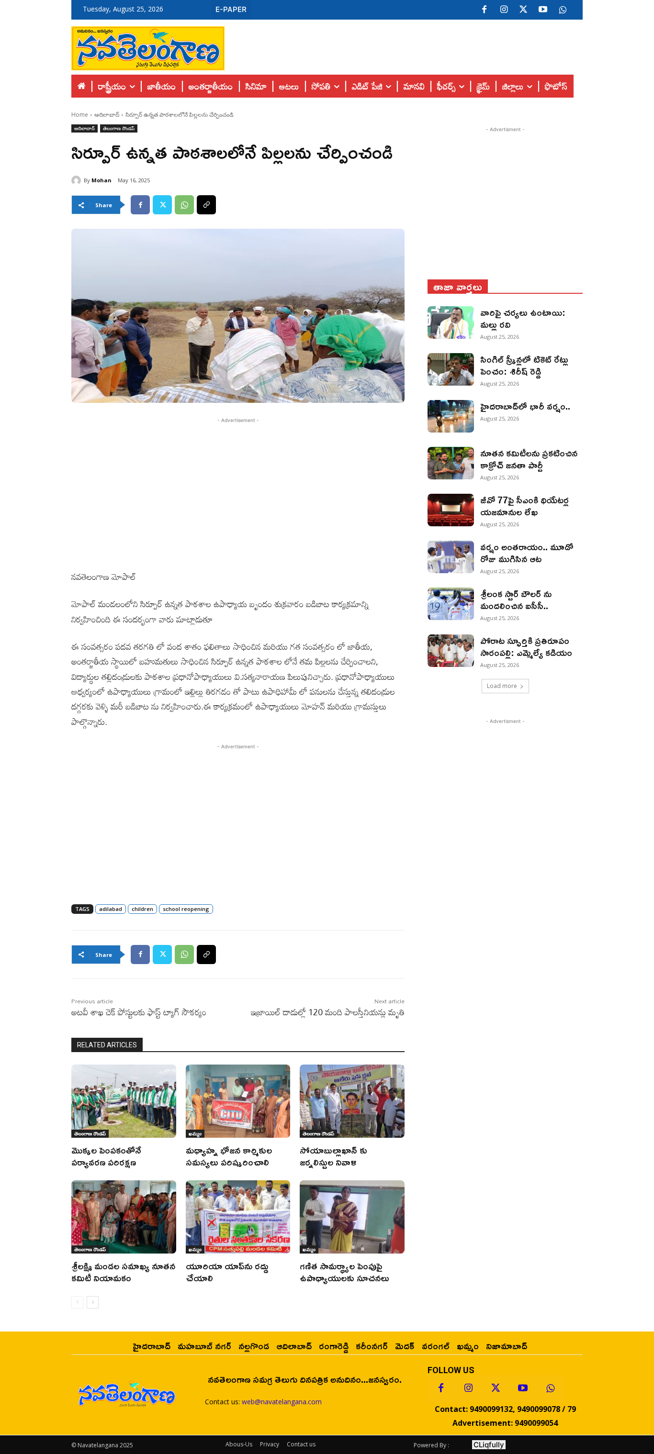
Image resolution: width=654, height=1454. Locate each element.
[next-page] (93, 1302)
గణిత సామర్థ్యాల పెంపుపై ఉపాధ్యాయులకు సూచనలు (344, 1271)
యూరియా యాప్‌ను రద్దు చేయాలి (227, 1271)
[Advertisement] (403, 45)
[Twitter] (523, 10)
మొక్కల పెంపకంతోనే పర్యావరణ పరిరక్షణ (106, 1156)
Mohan (101, 180)
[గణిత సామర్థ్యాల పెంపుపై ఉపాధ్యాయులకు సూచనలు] (352, 1217)
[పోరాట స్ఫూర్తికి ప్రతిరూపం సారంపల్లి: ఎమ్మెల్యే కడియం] (451, 650)
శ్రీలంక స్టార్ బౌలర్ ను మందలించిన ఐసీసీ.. (516, 599)
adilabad (110, 908)
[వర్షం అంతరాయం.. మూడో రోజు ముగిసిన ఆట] (451, 557)
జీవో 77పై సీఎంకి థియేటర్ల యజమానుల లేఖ (524, 505)
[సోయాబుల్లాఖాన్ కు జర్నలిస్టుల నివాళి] (352, 1101)
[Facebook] (484, 10)
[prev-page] (77, 1302)
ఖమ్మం (195, 1133)
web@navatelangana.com (282, 1401)
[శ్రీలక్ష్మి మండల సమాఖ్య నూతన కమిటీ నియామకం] (123, 1217)
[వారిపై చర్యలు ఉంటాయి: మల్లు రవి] (451, 322)
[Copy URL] (206, 204)
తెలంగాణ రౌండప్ (119, 128)
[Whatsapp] (550, 1388)
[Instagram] (503, 10)
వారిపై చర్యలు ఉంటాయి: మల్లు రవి (522, 318)
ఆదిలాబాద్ (106, 115)
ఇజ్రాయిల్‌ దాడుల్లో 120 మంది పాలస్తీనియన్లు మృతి (328, 1012)
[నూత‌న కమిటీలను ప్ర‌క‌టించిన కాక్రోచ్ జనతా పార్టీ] (451, 463)
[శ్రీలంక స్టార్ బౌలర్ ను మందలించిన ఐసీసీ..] (451, 604)
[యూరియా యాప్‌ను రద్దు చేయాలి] (238, 1217)
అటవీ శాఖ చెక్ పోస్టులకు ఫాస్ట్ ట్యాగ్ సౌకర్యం (138, 1012)
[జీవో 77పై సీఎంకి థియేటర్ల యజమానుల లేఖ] (451, 510)
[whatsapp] (562, 10)
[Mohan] (77, 180)
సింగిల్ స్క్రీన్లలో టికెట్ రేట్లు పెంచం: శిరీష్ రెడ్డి (524, 365)
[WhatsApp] (184, 204)
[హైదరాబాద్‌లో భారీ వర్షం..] (451, 416)
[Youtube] (543, 10)
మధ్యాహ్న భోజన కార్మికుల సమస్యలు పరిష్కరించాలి (229, 1156)
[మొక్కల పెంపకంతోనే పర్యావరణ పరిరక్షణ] (123, 1101)
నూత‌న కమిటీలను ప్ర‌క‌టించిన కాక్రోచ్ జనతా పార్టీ (528, 459)
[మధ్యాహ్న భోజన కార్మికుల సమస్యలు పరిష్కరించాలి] (238, 1101)
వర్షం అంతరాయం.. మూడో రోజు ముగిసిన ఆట (527, 552)
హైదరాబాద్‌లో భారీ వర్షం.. (525, 406)
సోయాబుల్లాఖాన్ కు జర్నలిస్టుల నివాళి (333, 1156)
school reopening (186, 908)
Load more (502, 686)
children (142, 908)
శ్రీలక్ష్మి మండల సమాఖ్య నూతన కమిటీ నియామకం (123, 1271)
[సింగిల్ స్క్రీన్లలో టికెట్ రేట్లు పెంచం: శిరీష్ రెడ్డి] (451, 369)
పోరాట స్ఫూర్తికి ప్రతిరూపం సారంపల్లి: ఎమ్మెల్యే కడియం (526, 646)
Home (79, 115)
